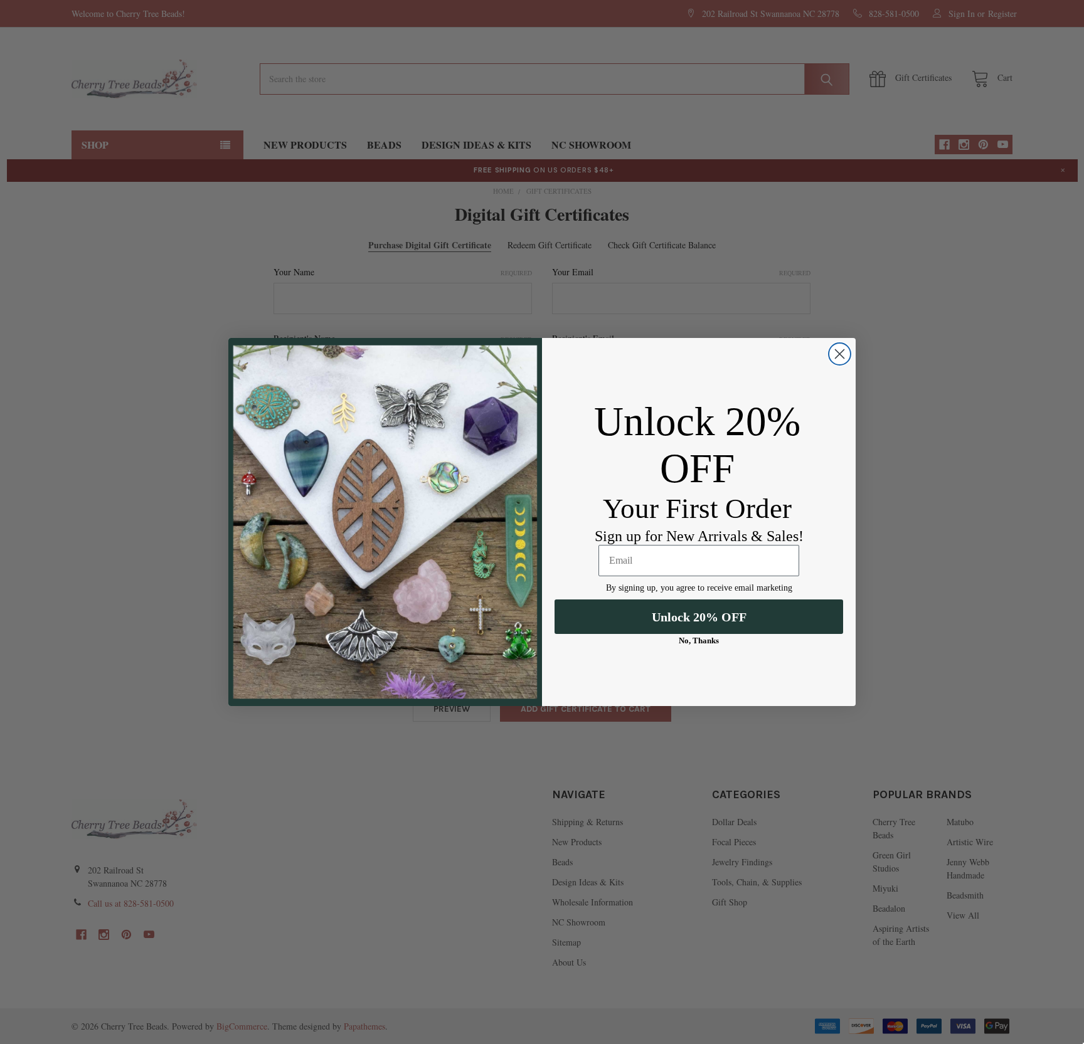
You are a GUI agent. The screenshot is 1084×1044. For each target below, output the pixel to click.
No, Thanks (699, 640)
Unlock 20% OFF (699, 617)
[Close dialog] (840, 354)
